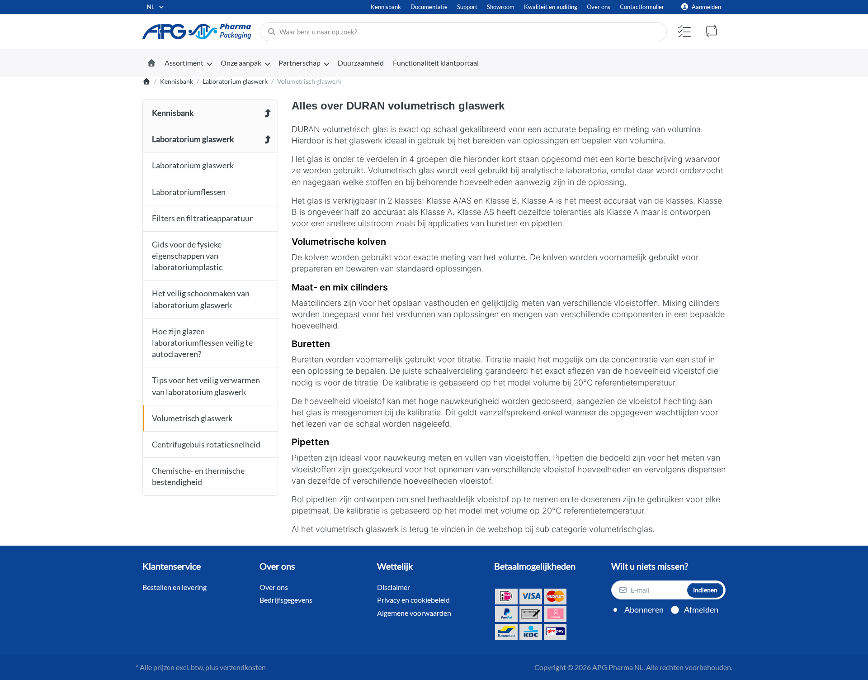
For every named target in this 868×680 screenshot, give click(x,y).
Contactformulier (642, 6)
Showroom (500, 6)
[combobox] (156, 7)
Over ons (598, 6)
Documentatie (429, 6)
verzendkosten (243, 667)
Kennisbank (386, 6)
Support (467, 6)
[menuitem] (188, 63)
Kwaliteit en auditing (550, 6)
